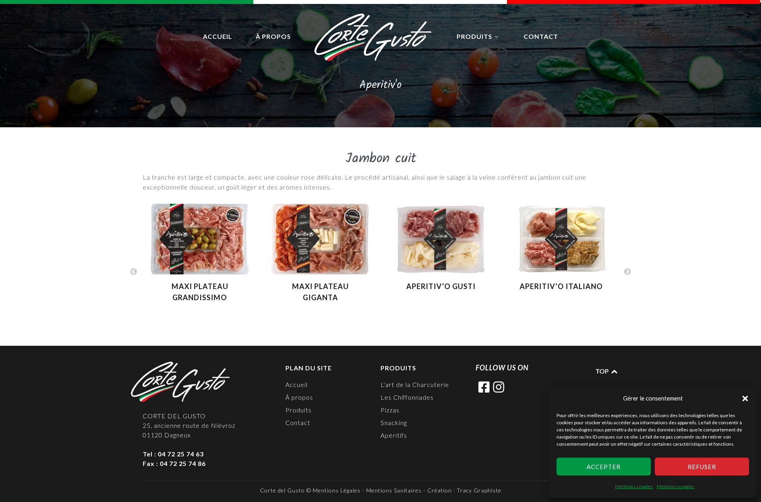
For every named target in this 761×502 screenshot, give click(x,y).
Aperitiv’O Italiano (561, 286)
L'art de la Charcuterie (414, 384)
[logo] (373, 37)
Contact (297, 422)
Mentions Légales (634, 486)
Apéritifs (393, 435)
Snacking (393, 422)
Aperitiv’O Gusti (441, 286)
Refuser (702, 466)
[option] (200, 256)
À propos (299, 397)
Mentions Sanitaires (394, 490)
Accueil (296, 384)
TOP (602, 371)
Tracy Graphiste (479, 490)
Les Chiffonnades (407, 397)
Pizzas (390, 410)
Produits (298, 410)
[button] (745, 398)
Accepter (604, 466)
